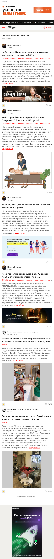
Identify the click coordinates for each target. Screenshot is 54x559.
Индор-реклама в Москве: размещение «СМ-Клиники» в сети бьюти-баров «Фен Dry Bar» (26, 340)
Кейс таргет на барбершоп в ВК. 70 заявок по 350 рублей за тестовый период (25, 275)
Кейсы (4, 344)
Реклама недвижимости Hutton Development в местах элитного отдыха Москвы (26, 418)
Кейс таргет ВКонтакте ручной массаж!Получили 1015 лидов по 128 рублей (23, 119)
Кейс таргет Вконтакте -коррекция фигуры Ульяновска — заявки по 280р (25, 53)
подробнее (7, 83)
